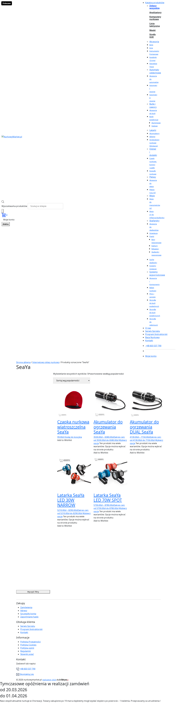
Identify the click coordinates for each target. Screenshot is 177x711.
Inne (151, 48)
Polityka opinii (27, 648)
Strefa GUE (152, 35)
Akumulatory (154, 133)
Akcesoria (154, 41)
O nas (148, 328)
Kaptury (154, 246)
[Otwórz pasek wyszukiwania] (3, 201)
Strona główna (23, 362)
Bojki (151, 45)
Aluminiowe (156, 123)
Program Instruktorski (156, 334)
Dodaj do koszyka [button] (73, 437)
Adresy (23, 610)
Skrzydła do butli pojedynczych (154, 312)
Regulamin (25, 651)
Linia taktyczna (152, 24)
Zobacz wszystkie (152, 7)
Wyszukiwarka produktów (14, 206)
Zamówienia (26, 607)
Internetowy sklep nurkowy (45, 362)
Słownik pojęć (27, 654)
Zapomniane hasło (29, 616)
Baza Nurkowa (152, 337)
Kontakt (149, 340)
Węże (152, 195)
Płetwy (152, 177)
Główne (152, 136)
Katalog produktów (154, 2)
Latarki (152, 130)
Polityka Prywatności (30, 641)
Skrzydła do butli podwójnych (154, 303)
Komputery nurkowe (152, 18)
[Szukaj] (3, 211)
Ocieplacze (153, 233)
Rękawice (155, 249)
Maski (152, 30)
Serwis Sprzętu (152, 331)
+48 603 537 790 (27, 668)
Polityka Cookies (28, 644)
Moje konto (9, 219)
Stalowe (154, 126)
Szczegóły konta (28, 613)
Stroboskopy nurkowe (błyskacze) (154, 143)
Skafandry (154, 220)
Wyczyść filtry (33, 592)
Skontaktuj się (27, 674)
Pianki (151, 236)
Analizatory (152, 12)
